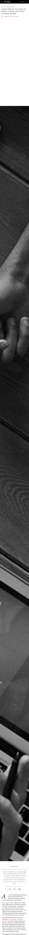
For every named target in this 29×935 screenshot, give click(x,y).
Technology (10, 6)
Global (3, 6)
